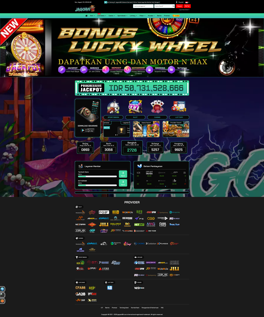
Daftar (187, 6)
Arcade (150, 16)
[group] (176, 129)
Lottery (132, 16)
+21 (102, 308)
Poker (142, 16)
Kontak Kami (135, 308)
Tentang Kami (124, 308)
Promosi (167, 16)
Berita (159, 16)
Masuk (179, 6)
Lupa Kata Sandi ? (184, 9)
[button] (261, 47)
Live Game (100, 16)
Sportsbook (122, 16)
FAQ (162, 308)
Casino (111, 16)
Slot (91, 16)
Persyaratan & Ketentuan (150, 308)
